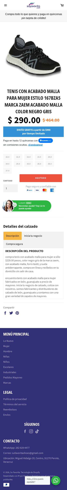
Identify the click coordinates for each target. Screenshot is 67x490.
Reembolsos (10, 406)
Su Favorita (15, 468)
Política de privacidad (15, 395)
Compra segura (14, 240)
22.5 (18, 153)
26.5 (50, 160)
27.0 (7, 167)
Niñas (6, 353)
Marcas (7, 379)
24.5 (7, 160)
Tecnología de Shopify (30, 468)
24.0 (50, 153)
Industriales (9, 368)
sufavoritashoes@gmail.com (27, 449)
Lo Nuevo (8, 337)
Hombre (7, 347)
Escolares (8, 363)
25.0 (18, 160)
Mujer (6, 342)
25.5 (28, 160)
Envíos (6, 411)
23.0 (28, 153)
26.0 (39, 160)
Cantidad (7, 177)
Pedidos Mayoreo (12, 374)
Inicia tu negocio (33, 232)
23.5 (39, 153)
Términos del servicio (15, 400)
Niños (6, 358)
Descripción (12, 232)
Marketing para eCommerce (43, 472)
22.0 (7, 153)
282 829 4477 (23, 444)
